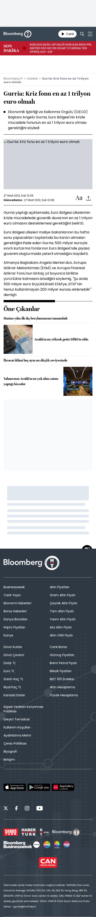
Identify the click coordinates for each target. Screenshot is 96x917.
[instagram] (27, 809)
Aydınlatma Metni (17, 735)
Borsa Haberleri (15, 611)
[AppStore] (15, 787)
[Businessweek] (22, 844)
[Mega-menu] (90, 34)
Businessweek (14, 587)
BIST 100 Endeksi (62, 679)
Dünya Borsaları (15, 619)
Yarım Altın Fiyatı (62, 619)
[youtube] (39, 809)
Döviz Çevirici (14, 655)
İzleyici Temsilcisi (17, 719)
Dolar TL (10, 663)
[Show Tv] (46, 844)
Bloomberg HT (13, 78)
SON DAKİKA (11, 48)
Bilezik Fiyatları (60, 671)
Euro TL (9, 671)
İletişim (9, 759)
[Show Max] (67, 844)
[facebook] (16, 809)
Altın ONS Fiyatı (61, 635)
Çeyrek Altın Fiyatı (63, 603)
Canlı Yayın (12, 595)
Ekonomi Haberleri (17, 603)
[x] (6, 809)
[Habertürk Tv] (29, 832)
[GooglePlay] (39, 787)
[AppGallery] (63, 787)
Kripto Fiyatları (14, 627)
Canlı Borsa (58, 647)
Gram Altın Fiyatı (62, 595)
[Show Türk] (57, 844)
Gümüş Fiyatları (62, 655)
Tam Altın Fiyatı (62, 611)
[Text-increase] (79, 198)
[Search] (82, 34)
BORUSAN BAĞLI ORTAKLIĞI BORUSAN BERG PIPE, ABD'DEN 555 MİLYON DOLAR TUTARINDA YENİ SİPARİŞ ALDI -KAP (61, 48)
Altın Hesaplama (62, 687)
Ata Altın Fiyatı (61, 627)
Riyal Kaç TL (12, 687)
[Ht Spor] (44, 832)
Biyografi (10, 751)
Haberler (32, 78)
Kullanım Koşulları (17, 727)
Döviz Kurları (13, 647)
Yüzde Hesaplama (64, 695)
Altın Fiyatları (59, 587)
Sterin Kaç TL (13, 679)
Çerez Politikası (15, 743)
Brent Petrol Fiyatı (63, 663)
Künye (8, 635)
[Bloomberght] (17, 34)
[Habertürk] (11, 832)
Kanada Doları (14, 695)
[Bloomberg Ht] (66, 832)
